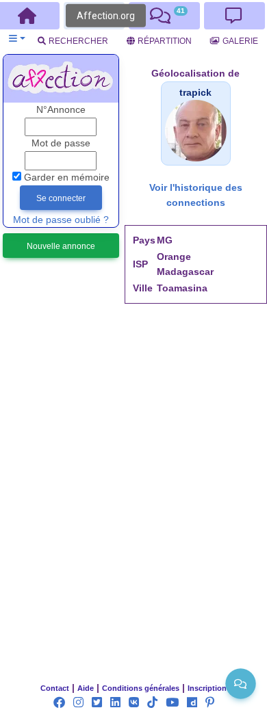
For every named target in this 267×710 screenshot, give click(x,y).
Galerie (240, 41)
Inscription (207, 688)
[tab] (164, 15)
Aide (85, 688)
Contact (54, 688)
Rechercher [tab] (78, 41)
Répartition (165, 41)
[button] (17, 39)
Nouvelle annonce (61, 246)
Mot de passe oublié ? (61, 220)
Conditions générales (140, 688)
